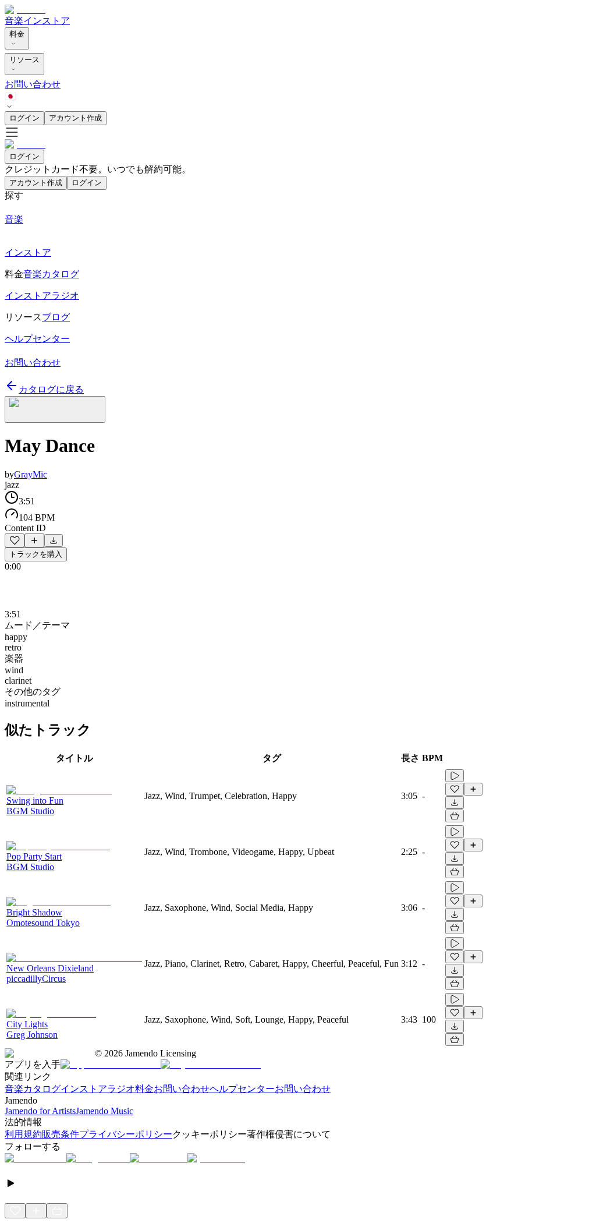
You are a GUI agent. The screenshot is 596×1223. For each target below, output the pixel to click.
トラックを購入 (35, 554)
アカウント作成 (75, 118)
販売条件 (60, 1134)
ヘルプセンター (242, 1089)
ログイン (24, 118)
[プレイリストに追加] (34, 540)
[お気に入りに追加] (14, 540)
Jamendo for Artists (40, 1111)
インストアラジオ (98, 1089)
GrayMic (30, 474)
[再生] (454, 775)
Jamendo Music (104, 1111)
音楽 (14, 21)
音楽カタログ (33, 1089)
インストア (46, 21)
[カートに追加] (454, 816)
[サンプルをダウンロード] (53, 540)
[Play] (55, 409)
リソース (24, 59)
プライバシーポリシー (125, 1134)
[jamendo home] (25, 10)
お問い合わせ (33, 84)
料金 (16, 34)
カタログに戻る (51, 389)
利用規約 (23, 1134)
